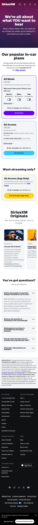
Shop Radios (5, 412)
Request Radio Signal (27, 412)
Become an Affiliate (8, 451)
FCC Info (13, 506)
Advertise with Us (7, 454)
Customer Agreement (19, 496)
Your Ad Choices (12, 499)
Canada (22, 454)
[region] (19, 519)
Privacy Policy (31, 496)
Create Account (25, 402)
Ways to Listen (24, 443)
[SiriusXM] (8, 4)
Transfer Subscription (26, 409)
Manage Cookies (22, 506)
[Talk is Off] (29, 99)
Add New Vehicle (25, 416)
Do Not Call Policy (25, 499)
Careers (4, 458)
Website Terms (6, 496)
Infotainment (5, 416)
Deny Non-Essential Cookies (24, 521)
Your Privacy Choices (11, 503)
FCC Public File (28, 503)
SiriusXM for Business (8, 431)
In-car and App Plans (8, 398)
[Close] (36, 515)
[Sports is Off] (9, 99)
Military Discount (7, 405)
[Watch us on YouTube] (28, 488)
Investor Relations (7, 443)
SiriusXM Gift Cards (26, 451)
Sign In (22, 398)
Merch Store (24, 447)
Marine (4, 420)
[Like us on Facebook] (9, 488)
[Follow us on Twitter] (24, 488)
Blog (21, 440)
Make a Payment (25, 405)
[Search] (20, 4)
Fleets (3, 427)
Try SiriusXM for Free (8, 402)
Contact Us (5, 467)
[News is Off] (19, 99)
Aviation (4, 423)
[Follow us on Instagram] (14, 488)
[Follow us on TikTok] (19, 488)
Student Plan (6, 409)
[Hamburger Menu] (35, 4)
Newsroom (5, 447)
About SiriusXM (6, 440)
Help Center (5, 476)
